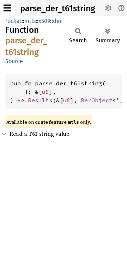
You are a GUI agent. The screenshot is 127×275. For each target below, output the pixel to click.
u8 (45, 91)
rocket (13, 21)
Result (38, 100)
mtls (30, 21)
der (57, 21)
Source (14, 61)
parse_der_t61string (57, 8)
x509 (44, 21)
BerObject (97, 100)
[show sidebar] (7, 8)
